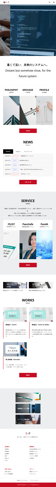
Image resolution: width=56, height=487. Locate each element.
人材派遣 (32, 458)
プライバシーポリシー (34, 480)
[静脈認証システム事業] (28, 412)
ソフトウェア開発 (34, 456)
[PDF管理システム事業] (28, 401)
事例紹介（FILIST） (11, 325)
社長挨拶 (7, 451)
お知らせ (18, 151)
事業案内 (28, 34)
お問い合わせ (8, 471)
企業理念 (7, 449)
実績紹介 (28, 375)
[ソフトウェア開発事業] (28, 423)
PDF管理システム (33, 451)
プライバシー (33, 474)
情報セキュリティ (34, 471)
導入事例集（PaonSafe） (13, 359)
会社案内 (28, 130)
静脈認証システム (34, 453)
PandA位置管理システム (35, 449)
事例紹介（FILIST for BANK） (41, 325)
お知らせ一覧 (28, 182)
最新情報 (8, 151)
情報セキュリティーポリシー (22, 480)
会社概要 (7, 453)
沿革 (6, 456)
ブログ (6, 460)
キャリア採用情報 (9, 474)
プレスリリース (28, 151)
